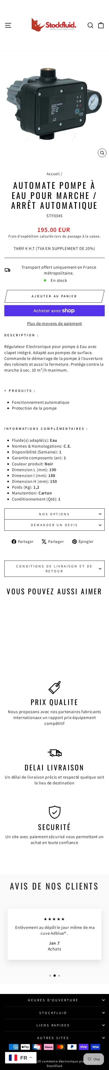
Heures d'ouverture (53, 1000)
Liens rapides (53, 1025)
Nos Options (54, 514)
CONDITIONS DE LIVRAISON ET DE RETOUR (54, 568)
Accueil (53, 173)
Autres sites (53, 1038)
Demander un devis (54, 525)
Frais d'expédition (23, 236)
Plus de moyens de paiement (54, 323)
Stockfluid (53, 1012)
